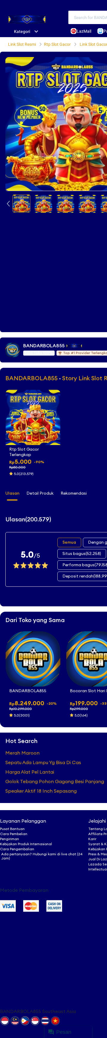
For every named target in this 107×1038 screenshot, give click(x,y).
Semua (69, 542)
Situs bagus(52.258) (81, 554)
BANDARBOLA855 (43, 345)
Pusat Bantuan (12, 829)
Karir (92, 839)
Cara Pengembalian (17, 849)
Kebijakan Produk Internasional (26, 844)
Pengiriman (9, 839)
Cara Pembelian (13, 834)
